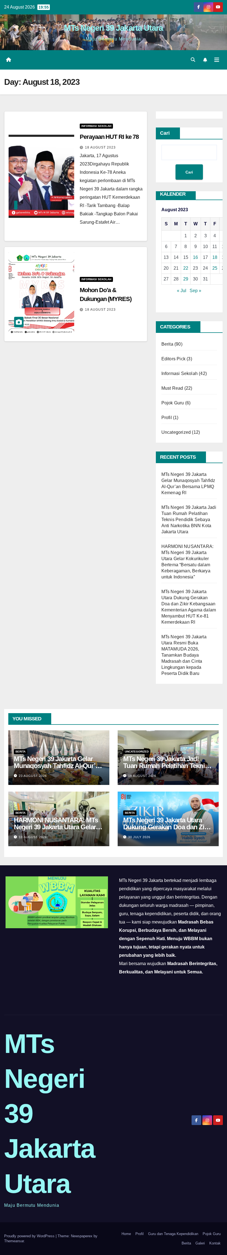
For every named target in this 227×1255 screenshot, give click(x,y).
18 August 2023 (100, 147)
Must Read (172, 388)
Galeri (200, 1243)
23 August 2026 (33, 775)
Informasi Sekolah (96, 125)
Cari (165, 133)
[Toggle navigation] (217, 60)
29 (185, 279)
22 (185, 268)
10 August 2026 (33, 837)
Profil (166, 417)
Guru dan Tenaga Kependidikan (173, 1234)
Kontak (215, 1243)
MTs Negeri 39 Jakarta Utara (113, 27)
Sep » (195, 290)
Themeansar (14, 1241)
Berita (167, 344)
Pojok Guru (172, 403)
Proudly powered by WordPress (30, 1236)
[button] (193, 59)
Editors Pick (173, 358)
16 (195, 257)
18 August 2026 (142, 775)
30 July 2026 (139, 837)
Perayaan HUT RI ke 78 (109, 136)
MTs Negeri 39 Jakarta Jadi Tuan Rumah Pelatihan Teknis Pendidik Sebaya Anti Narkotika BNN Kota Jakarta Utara (188, 519)
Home (126, 1234)
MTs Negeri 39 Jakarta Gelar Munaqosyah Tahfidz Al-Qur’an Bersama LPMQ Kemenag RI (58, 765)
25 (214, 268)
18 (214, 257)
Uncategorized (176, 432)
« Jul (181, 290)
